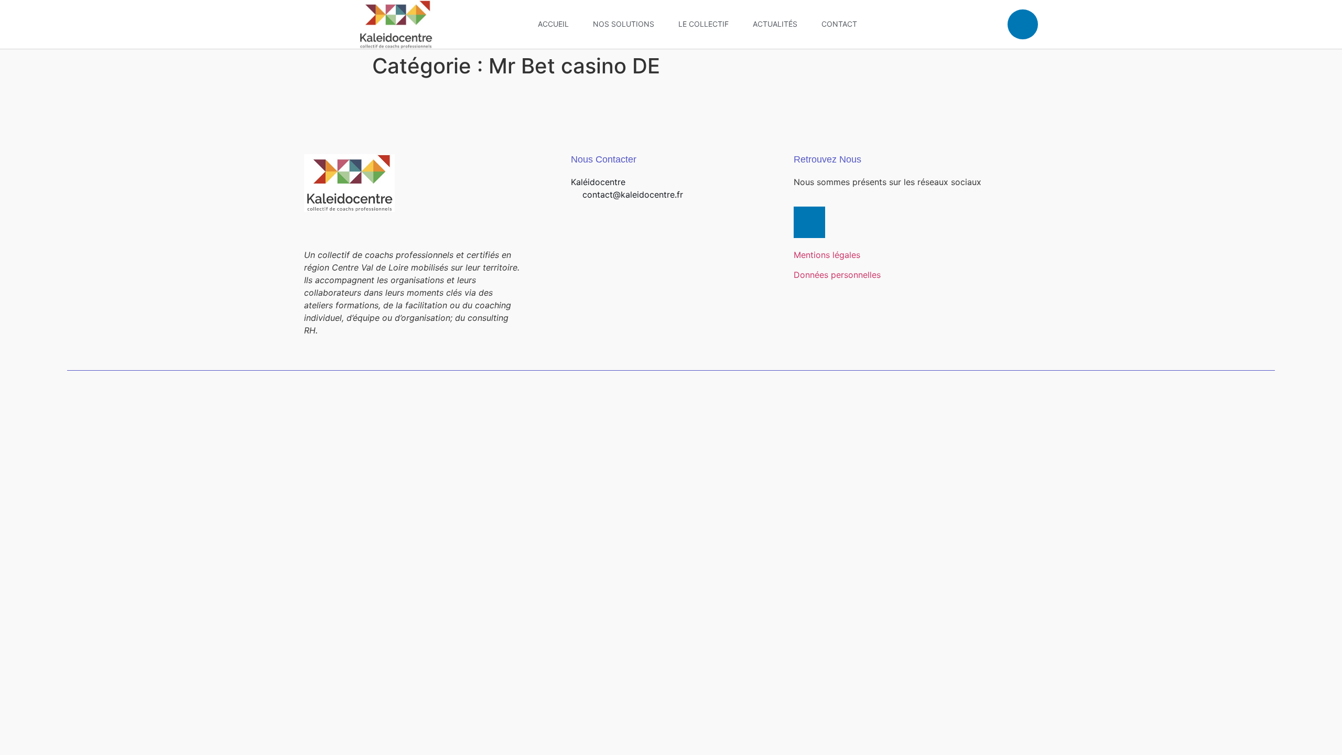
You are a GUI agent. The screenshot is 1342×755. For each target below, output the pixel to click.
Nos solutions (623, 23)
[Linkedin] (1023, 24)
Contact (839, 23)
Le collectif (703, 23)
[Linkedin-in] (809, 222)
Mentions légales (827, 255)
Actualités (775, 23)
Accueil (553, 23)
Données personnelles (837, 274)
